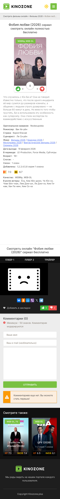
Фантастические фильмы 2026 (39, 142)
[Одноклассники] (23, 300)
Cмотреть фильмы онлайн (15, 16)
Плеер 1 (9, 259)
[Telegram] (41, 300)
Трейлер (50, 259)
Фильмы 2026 (36, 16)
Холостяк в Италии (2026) (15, 444)
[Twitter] (37, 300)
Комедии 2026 (34, 140)
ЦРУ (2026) (44, 442)
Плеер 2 (29, 259)
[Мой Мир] (28, 300)
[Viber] (32, 300)
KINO (21, 6)
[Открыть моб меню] (53, 6)
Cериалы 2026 (10, 145)
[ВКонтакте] (19, 300)
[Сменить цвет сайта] (46, 6)
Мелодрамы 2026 (12, 142)
